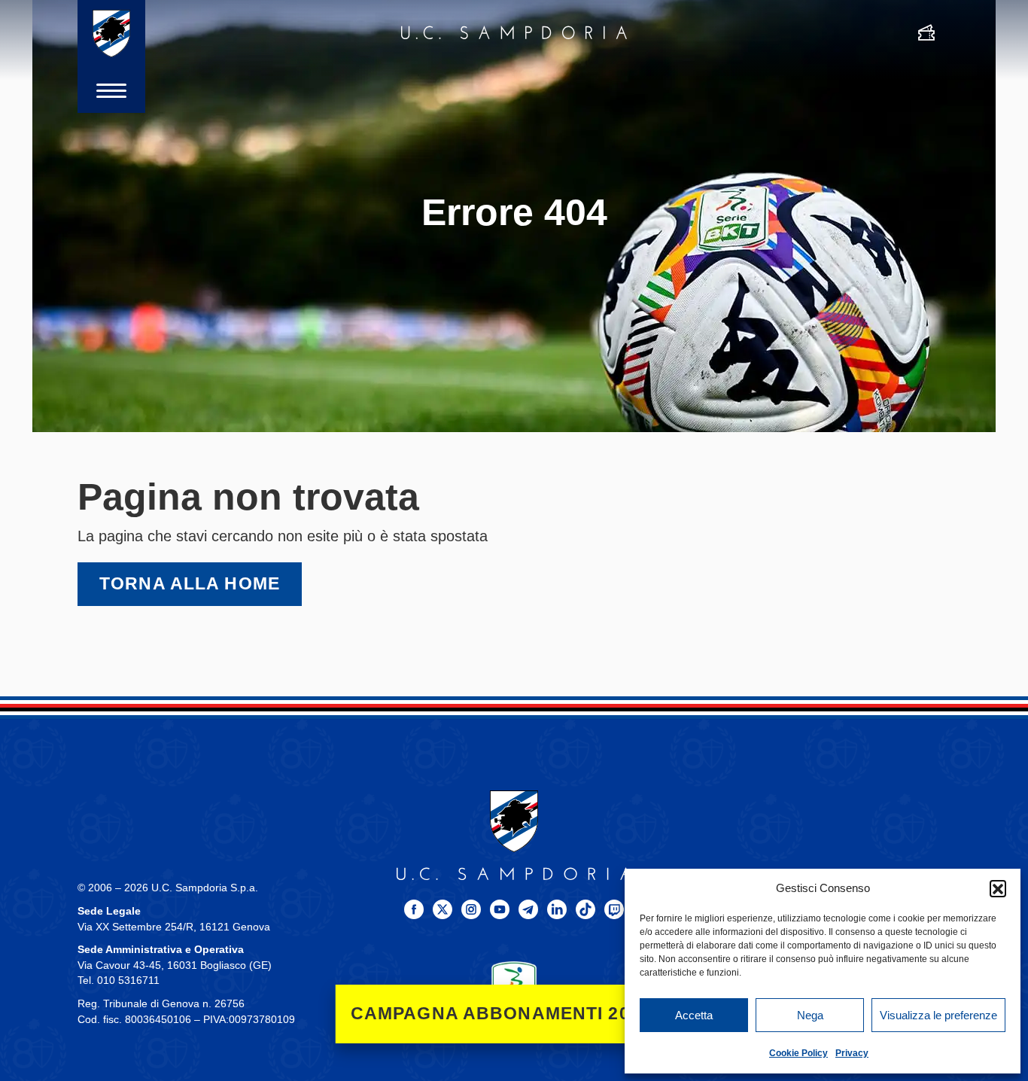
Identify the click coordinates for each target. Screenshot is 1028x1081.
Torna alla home (189, 583)
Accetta (694, 1015)
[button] (997, 888)
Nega (810, 1015)
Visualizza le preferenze (938, 1015)
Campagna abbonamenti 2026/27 (514, 1013)
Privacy (851, 1053)
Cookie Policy (798, 1053)
